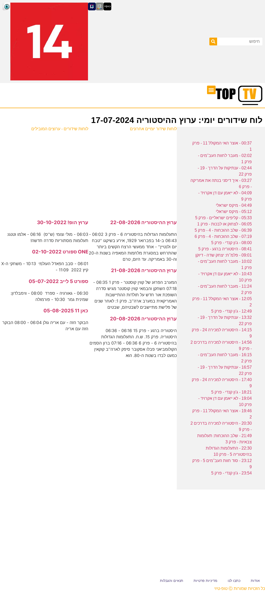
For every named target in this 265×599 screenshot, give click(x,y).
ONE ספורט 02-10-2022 (60, 252)
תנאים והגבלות (171, 581)
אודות (255, 581)
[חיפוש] (213, 41)
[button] (211, 90)
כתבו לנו (234, 581)
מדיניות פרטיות (205, 581)
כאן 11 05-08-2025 (65, 311)
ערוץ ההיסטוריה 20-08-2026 (143, 319)
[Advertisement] (133, 172)
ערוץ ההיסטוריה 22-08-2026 (143, 222)
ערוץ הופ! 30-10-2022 (62, 222)
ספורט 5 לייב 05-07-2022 (58, 281)
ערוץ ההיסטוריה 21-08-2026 (144, 270)
